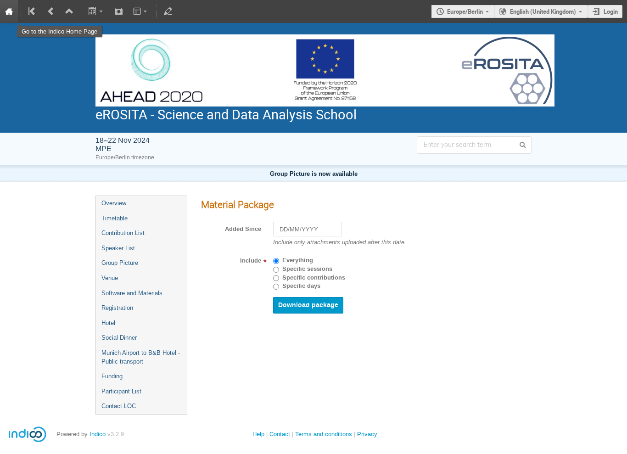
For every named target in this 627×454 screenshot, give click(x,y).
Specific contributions (313, 278)
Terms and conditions (323, 434)
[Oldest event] (32, 11)
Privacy (367, 434)
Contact (279, 434)
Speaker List (118, 248)
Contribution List (123, 233)
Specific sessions (307, 269)
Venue (109, 278)
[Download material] (118, 11)
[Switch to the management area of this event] (168, 11)
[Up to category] (69, 11)
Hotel (108, 322)
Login (611, 11)
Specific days (301, 286)
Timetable (114, 218)
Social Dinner (119, 337)
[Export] (97, 11)
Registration (117, 307)
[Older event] (51, 11)
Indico (98, 434)
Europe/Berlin (465, 11)
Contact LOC (118, 406)
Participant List (121, 391)
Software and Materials (131, 293)
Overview (113, 203)
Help (258, 434)
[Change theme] (141, 11)
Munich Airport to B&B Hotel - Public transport (140, 357)
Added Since (243, 229)
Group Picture (119, 262)
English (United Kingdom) (543, 11)
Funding (112, 376)
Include (250, 261)
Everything (297, 260)
